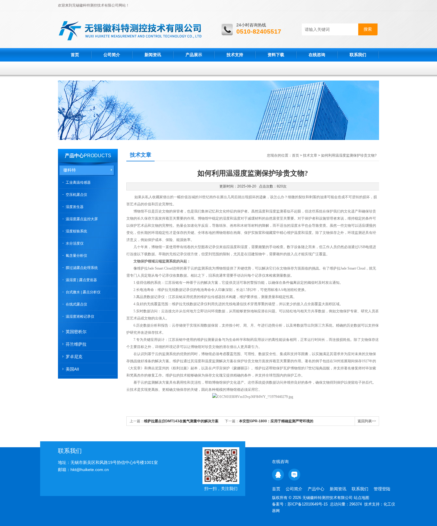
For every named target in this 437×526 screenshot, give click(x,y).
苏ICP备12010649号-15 (307, 504)
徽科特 (69, 170)
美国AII (72, 369)
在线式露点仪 (76, 304)
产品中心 (74, 155)
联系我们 (358, 54)
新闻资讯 (152, 54)
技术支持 (235, 54)
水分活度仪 (75, 243)
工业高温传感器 (78, 182)
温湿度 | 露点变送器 (81, 280)
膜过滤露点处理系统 (82, 268)
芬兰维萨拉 (76, 344)
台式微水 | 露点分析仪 (83, 292)
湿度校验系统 (76, 231)
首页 (75, 54)
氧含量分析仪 (76, 255)
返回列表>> (367, 421)
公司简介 (111, 54)
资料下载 (276, 54)
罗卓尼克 (74, 356)
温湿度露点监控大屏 (82, 219)
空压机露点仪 (76, 195)
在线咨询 (317, 54)
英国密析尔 (76, 331)
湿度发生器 (75, 207)
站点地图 (361, 497)
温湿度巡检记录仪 (80, 316)
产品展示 (194, 54)
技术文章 (310, 155)
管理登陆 (382, 488)
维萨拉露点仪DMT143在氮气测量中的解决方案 (181, 421)
